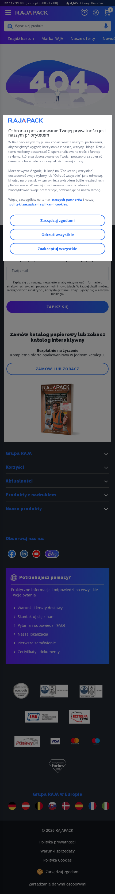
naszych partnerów (67, 199)
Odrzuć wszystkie (57, 234)
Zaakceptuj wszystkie (57, 248)
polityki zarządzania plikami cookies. (38, 204)
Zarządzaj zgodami (57, 220)
